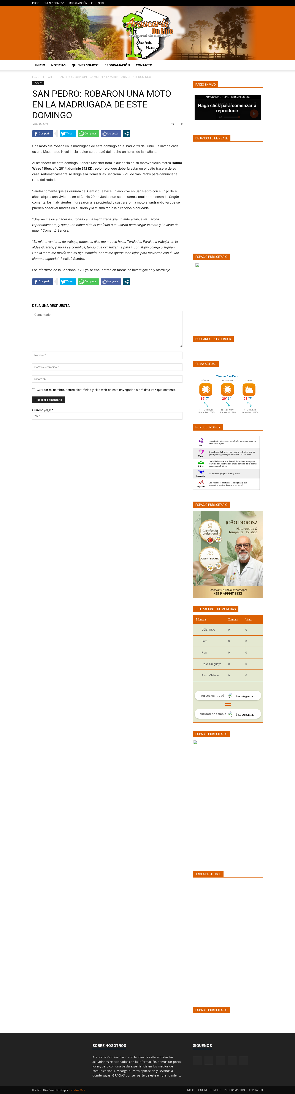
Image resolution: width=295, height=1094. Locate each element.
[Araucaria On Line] (147, 33)
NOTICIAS (58, 65)
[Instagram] (238, 3)
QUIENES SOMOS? (53, 3)
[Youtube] (259, 3)
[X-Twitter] (252, 3)
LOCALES (48, 77)
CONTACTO (97, 3)
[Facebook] (231, 3)
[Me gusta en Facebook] (111, 133)
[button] (257, 65)
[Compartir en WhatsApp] (88, 133)
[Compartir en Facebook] (42, 133)
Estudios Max (77, 1090)
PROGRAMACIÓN (77, 3)
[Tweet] (68, 133)
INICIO (35, 3)
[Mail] (245, 3)
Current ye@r (42, 410)
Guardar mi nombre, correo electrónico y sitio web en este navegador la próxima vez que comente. (106, 390)
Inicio (35, 77)
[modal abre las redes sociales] (126, 133)
